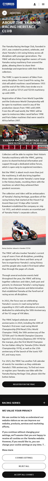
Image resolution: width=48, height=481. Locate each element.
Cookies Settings (24, 457)
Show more (7, 449)
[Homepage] (8, 4)
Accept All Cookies (24, 474)
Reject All (24, 466)
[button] (43, 4)
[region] (24, 443)
